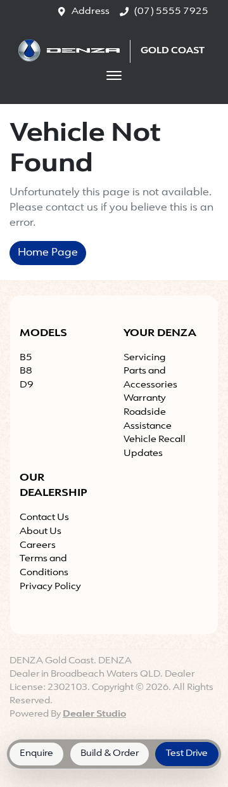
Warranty (145, 398)
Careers (38, 545)
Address (91, 11)
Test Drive (187, 753)
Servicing (144, 358)
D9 (27, 385)
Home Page (48, 253)
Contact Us (44, 518)
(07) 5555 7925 (171, 11)
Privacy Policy (50, 587)
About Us (40, 532)
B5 (26, 358)
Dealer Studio (94, 714)
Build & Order (109, 753)
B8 (26, 371)
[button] (114, 75)
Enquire (36, 753)
